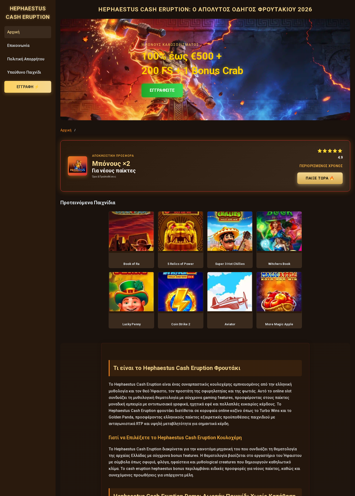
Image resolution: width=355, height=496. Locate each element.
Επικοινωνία (18, 45)
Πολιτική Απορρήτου (25, 59)
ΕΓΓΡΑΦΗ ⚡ (28, 87)
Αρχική (13, 32)
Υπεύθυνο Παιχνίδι (24, 72)
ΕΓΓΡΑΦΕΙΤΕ (162, 90)
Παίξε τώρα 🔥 (320, 178)
